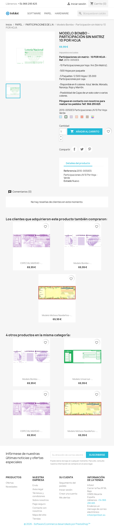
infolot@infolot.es (96, 515)
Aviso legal (38, 489)
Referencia (70, 170)
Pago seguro (39, 504)
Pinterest (89, 149)
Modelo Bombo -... (82, 263)
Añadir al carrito (84, 131)
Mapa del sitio (39, 514)
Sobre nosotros (41, 500)
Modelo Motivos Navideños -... (57, 315)
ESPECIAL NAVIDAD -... (31, 263)
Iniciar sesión (65, 489)
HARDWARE (62, 13)
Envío (35, 485)
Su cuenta (66, 477)
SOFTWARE (34, 13)
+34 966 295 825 (27, 3)
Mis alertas (64, 497)
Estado (68, 180)
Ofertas (10, 482)
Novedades (11, 486)
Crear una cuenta (68, 493)
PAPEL (48, 13)
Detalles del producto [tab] (78, 163)
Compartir (74, 149)
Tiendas (37, 518)
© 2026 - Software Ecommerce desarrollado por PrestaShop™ (57, 524)
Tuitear (82, 149)
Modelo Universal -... (82, 379)
